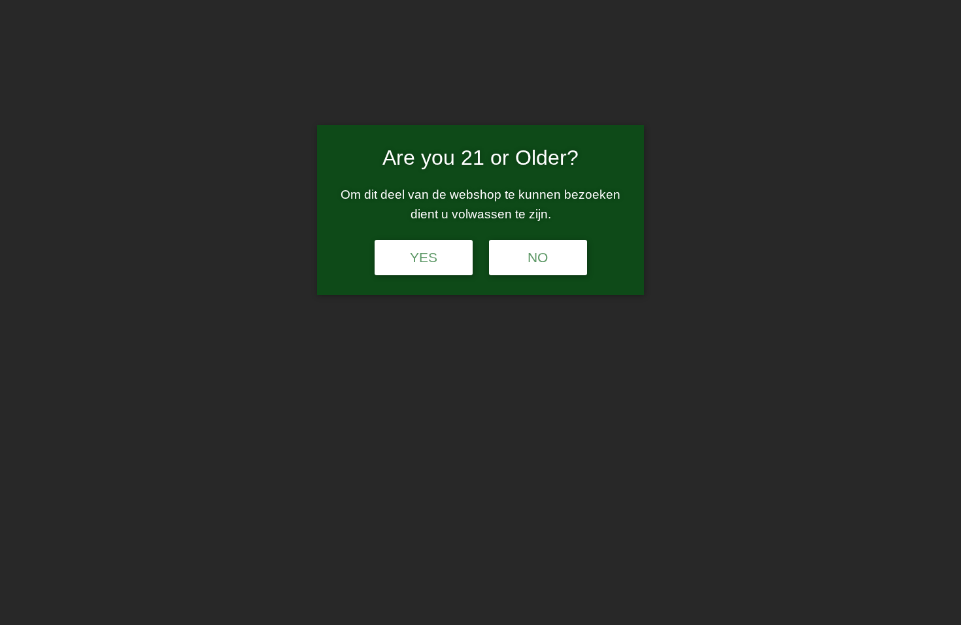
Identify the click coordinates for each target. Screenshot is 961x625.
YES (423, 257)
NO (538, 257)
